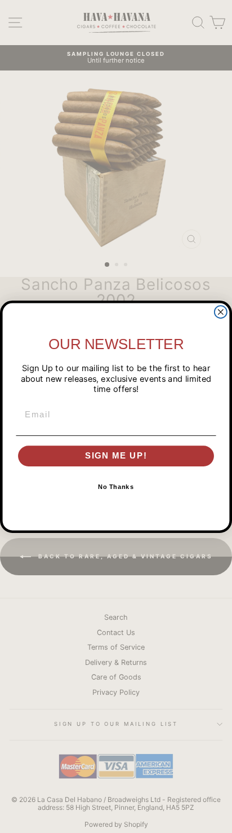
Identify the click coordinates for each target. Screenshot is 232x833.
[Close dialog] (221, 312)
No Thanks (116, 487)
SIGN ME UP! (116, 455)
